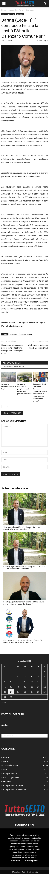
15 (44, 681)
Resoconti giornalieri (10, 777)
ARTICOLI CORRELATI (12, 363)
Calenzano (19, 14)
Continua (15, 860)
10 (11, 681)
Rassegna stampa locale (12, 785)
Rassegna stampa (9, 773)
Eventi (4, 769)
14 (38, 681)
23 (5, 692)
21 (38, 687)
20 (32, 687)
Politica (4, 761)
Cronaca (5, 757)
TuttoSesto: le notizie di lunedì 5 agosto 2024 (37, 346)
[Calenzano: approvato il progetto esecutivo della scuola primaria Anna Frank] (24, 377)
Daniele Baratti (26, 334)
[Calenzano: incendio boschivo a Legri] (8, 377)
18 (18, 687)
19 (25, 687)
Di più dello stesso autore (13, 367)
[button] (45, 3)
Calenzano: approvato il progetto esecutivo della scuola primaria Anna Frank (24, 389)
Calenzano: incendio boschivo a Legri (8, 386)
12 (25, 681)
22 (44, 687)
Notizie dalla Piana (8, 14)
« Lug (3, 702)
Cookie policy (31, 860)
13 (32, 681)
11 (18, 681)
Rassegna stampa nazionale (13, 789)
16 (5, 687)
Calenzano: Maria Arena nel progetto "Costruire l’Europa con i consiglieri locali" (12, 349)
